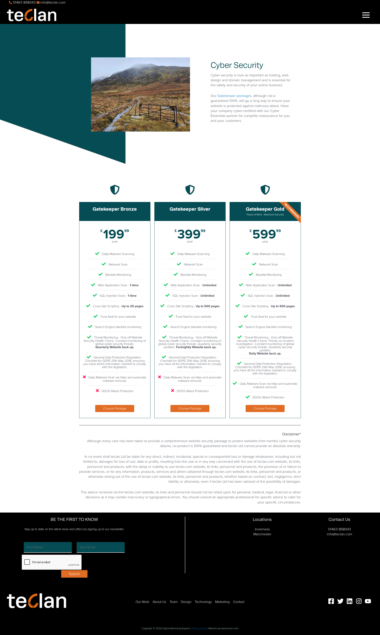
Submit (74, 573)
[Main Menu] (366, 15)
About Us (159, 601)
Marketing (222, 601)
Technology (203, 601)
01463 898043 (339, 529)
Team (174, 601)
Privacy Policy (199, 628)
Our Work (142, 601)
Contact (238, 601)
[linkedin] (350, 601)
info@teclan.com (339, 534)
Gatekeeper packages (234, 95)
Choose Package (114, 408)
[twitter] (341, 601)
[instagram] (360, 601)
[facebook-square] (332, 601)
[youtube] (369, 601)
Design (186, 601)
